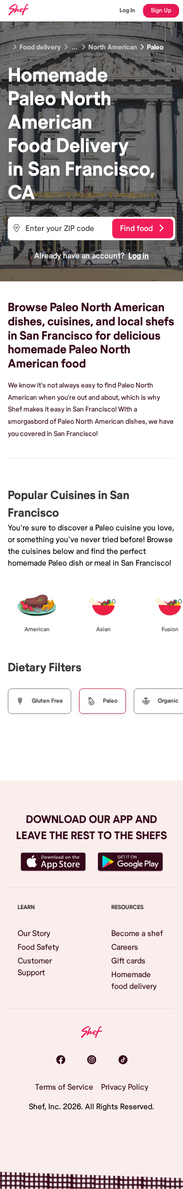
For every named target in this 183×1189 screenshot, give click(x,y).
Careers (124, 947)
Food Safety (38, 947)
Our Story (34, 933)
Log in (138, 256)
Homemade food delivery (134, 980)
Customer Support (35, 967)
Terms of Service (64, 1087)
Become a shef (137, 933)
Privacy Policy (124, 1087)
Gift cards (128, 961)
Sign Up (161, 10)
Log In (127, 10)
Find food (136, 228)
